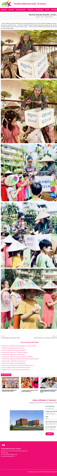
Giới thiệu (11, 9)
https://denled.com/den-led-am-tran (8, 475)
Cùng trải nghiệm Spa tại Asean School (10, 337)
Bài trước (3, 336)
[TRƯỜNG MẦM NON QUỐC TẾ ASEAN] (6, 4)
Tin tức (47, 9)
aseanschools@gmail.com (8, 456)
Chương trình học (20, 9)
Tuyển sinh (30, 9)
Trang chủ (3, 9)
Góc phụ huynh (39, 9)
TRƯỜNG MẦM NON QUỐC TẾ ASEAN (11, 448)
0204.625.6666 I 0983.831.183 (9, 454)
